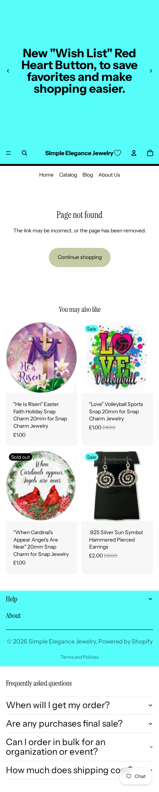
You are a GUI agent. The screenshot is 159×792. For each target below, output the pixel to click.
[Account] (134, 153)
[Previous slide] (8, 71)
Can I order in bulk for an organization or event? (55, 747)
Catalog (68, 174)
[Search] (24, 153)
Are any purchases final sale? (64, 723)
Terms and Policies (80, 657)
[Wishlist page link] (117, 153)
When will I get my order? (58, 705)
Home (46, 174)
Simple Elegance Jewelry (62, 641)
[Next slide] (151, 71)
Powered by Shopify (125, 641)
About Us (109, 174)
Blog (87, 174)
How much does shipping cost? (69, 770)
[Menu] (8, 152)
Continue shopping (80, 257)
